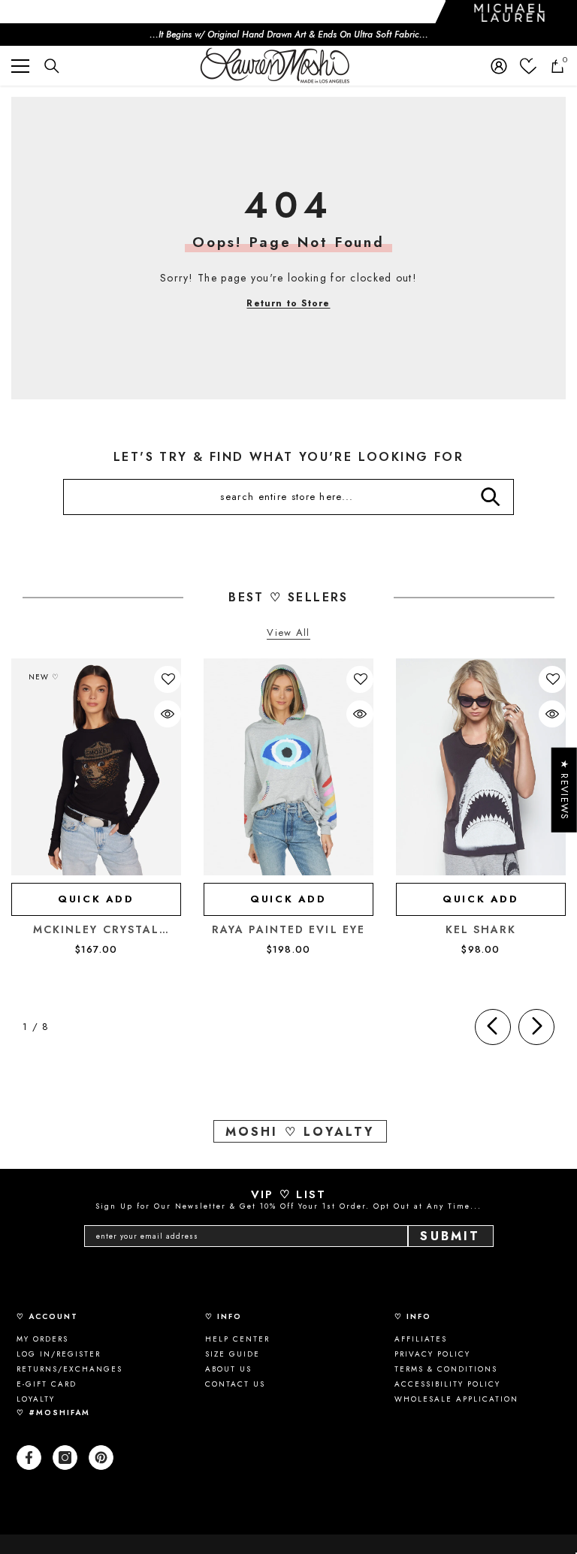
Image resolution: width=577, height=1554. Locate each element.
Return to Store (288, 303)
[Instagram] (65, 1457)
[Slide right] (536, 1027)
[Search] (52, 66)
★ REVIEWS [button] (564, 790)
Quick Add (96, 899)
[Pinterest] (101, 1457)
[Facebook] (29, 1457)
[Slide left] (493, 1027)
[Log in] (499, 66)
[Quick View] (167, 713)
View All (288, 633)
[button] (168, 679)
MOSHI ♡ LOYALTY (300, 1131)
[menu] (20, 66)
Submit (450, 1236)
